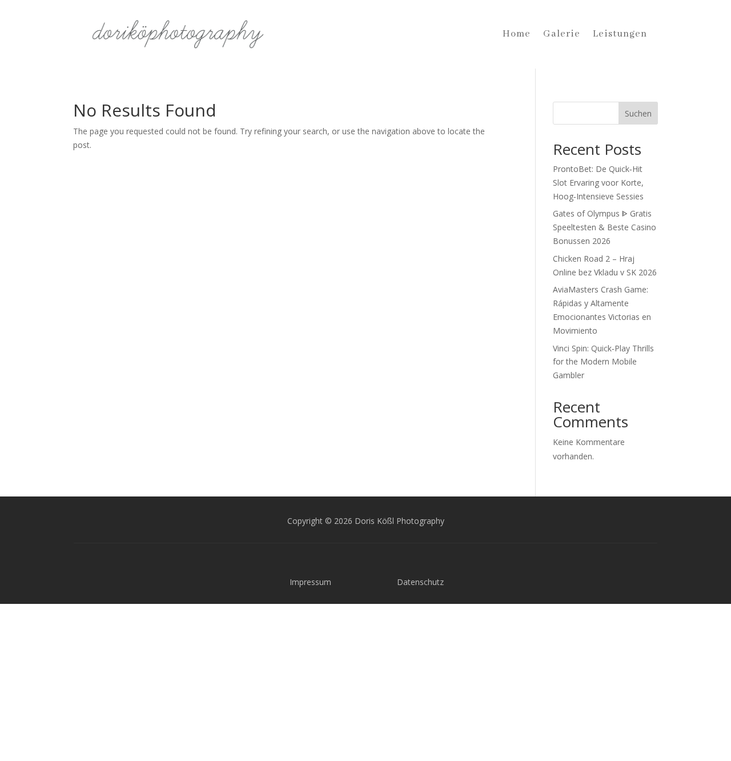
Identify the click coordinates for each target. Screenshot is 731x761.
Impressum (310, 581)
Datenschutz (420, 581)
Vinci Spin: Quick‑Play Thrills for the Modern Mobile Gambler (603, 362)
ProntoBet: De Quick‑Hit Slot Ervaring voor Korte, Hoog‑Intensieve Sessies (598, 182)
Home (517, 34)
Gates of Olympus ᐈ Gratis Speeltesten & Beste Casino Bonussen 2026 (604, 227)
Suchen (638, 113)
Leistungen (620, 34)
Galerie (561, 34)
